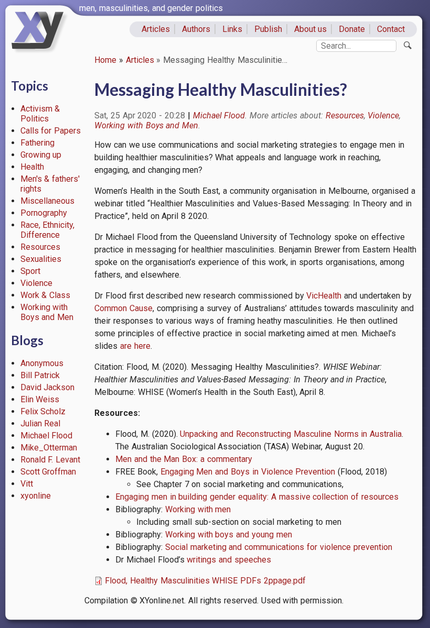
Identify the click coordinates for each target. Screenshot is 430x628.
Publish (268, 29)
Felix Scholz (43, 411)
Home (105, 60)
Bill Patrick (40, 375)
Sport (30, 271)
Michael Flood (46, 435)
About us (310, 29)
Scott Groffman (48, 472)
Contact (391, 29)
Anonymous (41, 363)
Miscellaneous (47, 201)
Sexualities (40, 259)
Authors (196, 29)
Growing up (41, 155)
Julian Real (40, 423)
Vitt (26, 484)
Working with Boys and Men (47, 312)
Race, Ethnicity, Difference (47, 230)
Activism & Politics (40, 114)
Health (32, 167)
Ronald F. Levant (50, 460)
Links (232, 29)
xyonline (35, 496)
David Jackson (47, 387)
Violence (36, 283)
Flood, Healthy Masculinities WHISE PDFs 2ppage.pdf (205, 581)
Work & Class (45, 295)
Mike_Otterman (48, 448)
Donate (352, 29)
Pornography (43, 213)
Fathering (37, 143)
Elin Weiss (40, 399)
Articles (156, 29)
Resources (40, 247)
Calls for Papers (50, 131)
